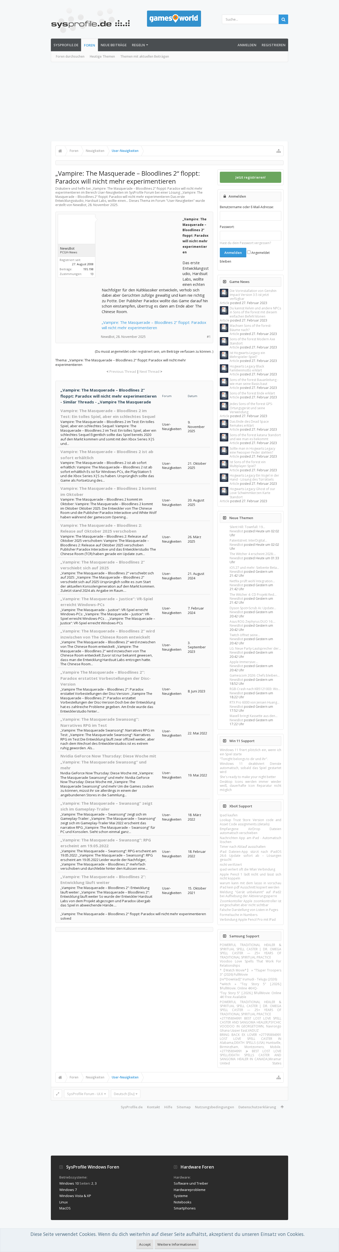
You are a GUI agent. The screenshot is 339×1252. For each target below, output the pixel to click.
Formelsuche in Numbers (238, 915)
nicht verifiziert (231, 864)
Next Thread (149, 371)
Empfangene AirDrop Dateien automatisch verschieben (250, 831)
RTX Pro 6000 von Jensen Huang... (254, 702)
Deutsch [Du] (124, 1093)
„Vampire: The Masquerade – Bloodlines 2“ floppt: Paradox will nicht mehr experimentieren (154, 325)
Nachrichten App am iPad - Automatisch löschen (250, 840)
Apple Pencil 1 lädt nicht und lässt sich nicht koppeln (250, 876)
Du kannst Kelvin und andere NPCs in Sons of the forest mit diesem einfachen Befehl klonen (255, 312)
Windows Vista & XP (75, 1195)
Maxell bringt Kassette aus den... (254, 716)
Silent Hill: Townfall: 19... (247, 527)
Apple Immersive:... (244, 662)
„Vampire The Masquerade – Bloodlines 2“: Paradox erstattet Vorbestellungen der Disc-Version (105, 678)
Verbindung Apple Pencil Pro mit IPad (248, 919)
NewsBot (236, 531)
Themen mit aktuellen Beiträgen (144, 56)
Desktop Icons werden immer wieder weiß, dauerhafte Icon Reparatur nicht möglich (250, 785)
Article (224, 303)
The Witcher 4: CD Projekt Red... (253, 594)
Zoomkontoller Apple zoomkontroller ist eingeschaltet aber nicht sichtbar (250, 903)
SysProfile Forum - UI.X (85, 1093)
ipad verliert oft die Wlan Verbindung (247, 869)
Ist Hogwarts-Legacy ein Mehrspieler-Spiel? (247, 355)
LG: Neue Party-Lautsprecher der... (255, 648)
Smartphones (185, 1208)
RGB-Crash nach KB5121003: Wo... (255, 689)
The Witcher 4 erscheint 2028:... (253, 554)
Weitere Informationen (176, 1244)
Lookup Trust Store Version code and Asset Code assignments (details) (250, 822)
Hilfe (168, 1107)
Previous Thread (122, 371)
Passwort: (227, 227)
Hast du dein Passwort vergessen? (245, 243)
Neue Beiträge (114, 45)
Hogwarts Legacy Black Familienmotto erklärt (247, 368)
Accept (145, 1244)
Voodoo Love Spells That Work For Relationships (250, 963)
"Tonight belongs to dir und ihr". (244, 759)
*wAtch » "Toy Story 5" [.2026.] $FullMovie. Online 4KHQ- (250, 986)
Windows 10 (69, 1183)
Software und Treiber (191, 1183)
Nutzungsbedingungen (214, 1107)
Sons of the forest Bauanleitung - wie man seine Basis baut (254, 382)
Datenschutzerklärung (257, 1107)
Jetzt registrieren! (250, 177)
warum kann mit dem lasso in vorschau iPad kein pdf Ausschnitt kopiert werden (250, 885)
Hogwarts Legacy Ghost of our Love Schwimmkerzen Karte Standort (252, 493)
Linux (63, 1202)
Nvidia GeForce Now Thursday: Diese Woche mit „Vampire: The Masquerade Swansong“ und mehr (108, 761)
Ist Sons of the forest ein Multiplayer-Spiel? (248, 464)
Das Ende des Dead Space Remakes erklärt (249, 423)
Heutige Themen (102, 56)
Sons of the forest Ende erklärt (252, 393)
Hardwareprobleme (190, 1189)
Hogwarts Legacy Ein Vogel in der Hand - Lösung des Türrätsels (254, 477)
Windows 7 (68, 1189)
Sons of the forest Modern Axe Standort (252, 341)
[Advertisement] (169, 102)
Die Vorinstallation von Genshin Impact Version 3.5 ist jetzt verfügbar (253, 294)
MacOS (65, 1208)
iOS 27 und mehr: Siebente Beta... (254, 567)
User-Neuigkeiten (180, 200)
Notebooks (182, 1202)
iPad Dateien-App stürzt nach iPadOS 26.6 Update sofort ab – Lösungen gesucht (250, 855)
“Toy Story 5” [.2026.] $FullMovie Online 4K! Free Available (250, 995)
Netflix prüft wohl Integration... (252, 581)
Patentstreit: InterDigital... (248, 540)
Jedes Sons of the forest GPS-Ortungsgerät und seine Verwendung (251, 408)
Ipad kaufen (229, 815)
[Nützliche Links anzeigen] (278, 151)
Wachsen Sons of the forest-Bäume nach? (250, 327)
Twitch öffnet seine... (245, 635)
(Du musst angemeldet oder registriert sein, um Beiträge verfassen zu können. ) (154, 351)
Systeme (181, 1195)
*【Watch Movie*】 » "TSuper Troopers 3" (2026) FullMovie (250, 972)
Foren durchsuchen (70, 56)
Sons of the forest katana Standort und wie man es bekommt (255, 437)
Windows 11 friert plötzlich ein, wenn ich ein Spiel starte (250, 752)
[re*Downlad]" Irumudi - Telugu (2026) (248, 979)
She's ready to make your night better (248, 777)
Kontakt (153, 1107)
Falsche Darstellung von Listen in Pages (249, 909)
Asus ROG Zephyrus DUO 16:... (252, 621)
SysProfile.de (65, 45)
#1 (209, 337)
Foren (89, 45)
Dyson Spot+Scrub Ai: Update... (253, 608)
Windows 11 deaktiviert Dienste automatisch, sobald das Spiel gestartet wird (250, 767)
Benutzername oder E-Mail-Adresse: (247, 207)
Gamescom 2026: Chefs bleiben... (255, 675)
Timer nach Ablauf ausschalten (243, 846)
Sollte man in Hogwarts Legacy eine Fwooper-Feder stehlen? (252, 450)
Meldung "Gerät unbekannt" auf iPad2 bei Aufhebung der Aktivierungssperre (250, 894)
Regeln (138, 45)
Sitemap (184, 1107)
